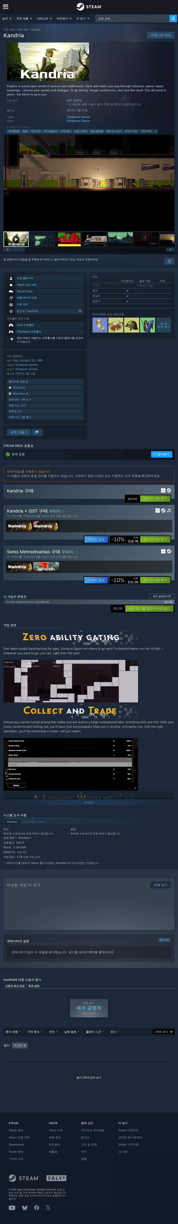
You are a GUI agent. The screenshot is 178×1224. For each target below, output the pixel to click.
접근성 (85, 1137)
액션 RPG (146, 131)
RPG (40, 360)
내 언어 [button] (18, 1045)
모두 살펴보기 (162, 596)
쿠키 (84, 1151)
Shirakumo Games (78, 117)
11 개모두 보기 (163, 325)
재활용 (53, 1151)
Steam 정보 (16, 1130)
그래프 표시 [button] (161, 1031)
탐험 (25, 131)
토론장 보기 (16, 411)
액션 (15, 360)
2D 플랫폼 (13, 131)
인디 (33, 360)
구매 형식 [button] (33, 1031)
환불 (84, 1158)
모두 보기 (164, 939)
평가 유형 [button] (12, 1031)
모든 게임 (9, 29)
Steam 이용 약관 (19, 1137)
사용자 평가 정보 (15, 985)
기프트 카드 (16, 1158)
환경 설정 (34, 985)
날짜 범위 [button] (70, 1031)
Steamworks (16, 1144)
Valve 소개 (55, 1130)
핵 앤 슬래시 (50, 131)
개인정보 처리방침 (92, 1130)
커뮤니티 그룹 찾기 (20, 417)
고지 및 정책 (89, 1144)
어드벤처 (25, 360)
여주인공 (36, 131)
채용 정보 (55, 1137)
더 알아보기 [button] (162, 454)
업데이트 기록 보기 (20, 399)
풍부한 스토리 (114, 131)
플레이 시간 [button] (93, 1031)
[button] (7, 18)
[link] (125, 539)
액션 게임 (22, 29)
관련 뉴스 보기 (17, 405)
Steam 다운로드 (128, 1130)
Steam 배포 (16, 1151)
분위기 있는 (131, 131)
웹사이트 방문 (17, 381)
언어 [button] (52, 1031)
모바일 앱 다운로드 (130, 1137)
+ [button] (156, 131)
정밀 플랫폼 (97, 131)
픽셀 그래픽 (80, 131)
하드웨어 (54, 1144)
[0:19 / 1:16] (88, 183)
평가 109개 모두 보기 (89, 1077)
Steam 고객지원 (128, 1144)
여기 (92, 952)
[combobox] (133, 18)
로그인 (7, 259)
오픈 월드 (66, 131)
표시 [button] (113, 1031)
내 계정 (123, 1151)
